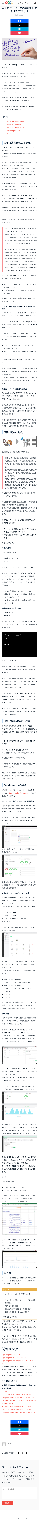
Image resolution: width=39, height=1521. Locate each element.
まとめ (9, 133)
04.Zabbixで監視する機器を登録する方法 (17, 1409)
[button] (30, 2)
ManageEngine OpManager (18, 793)
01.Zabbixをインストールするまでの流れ (17, 1394)
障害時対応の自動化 (14, 124)
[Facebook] (3, 3)
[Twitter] (19, 25)
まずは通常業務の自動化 (15, 121)
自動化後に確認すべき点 (15, 127)
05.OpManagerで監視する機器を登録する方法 (18, 1412)
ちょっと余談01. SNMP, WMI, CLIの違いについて (19, 1406)
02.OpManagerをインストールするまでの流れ (18, 1397)
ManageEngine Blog (21, 3)
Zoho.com (9, 3)
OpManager (19, 15)
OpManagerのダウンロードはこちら (15, 1357)
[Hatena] (19, 29)
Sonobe (11, 1443)
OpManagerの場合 (13, 130)
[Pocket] (19, 33)
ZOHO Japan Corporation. (16, 1518)
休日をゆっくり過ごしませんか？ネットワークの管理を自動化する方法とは (19, 8)
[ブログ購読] (35, 3)
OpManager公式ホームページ (13, 1354)
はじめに (5, 1391)
